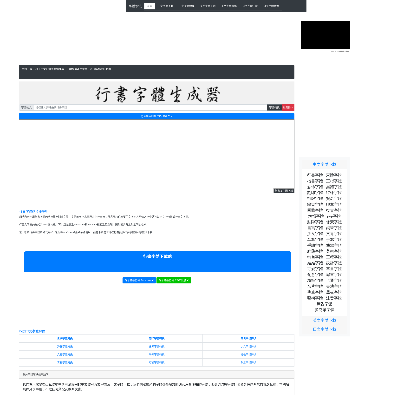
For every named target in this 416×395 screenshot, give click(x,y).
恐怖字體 (315, 187)
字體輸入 (26, 107)
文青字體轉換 (65, 354)
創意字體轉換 (248, 362)
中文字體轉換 (187, 6)
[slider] (313, 44)
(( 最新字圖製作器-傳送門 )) (156, 116)
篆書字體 (315, 204)
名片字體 (315, 286)
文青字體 (334, 234)
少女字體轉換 (248, 346)
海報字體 (316, 216)
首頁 (149, 6)
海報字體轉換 (65, 346)
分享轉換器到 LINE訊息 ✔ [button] (174, 280)
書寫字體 (315, 228)
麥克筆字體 (324, 310)
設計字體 (334, 263)
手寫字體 (334, 239)
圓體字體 (315, 210)
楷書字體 (315, 181)
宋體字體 (334, 175)
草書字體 (334, 269)
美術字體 (334, 251)
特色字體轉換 (248, 354)
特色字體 (315, 257)
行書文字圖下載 (284, 190)
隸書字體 (334, 275)
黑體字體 (334, 187)
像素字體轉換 (157, 346)
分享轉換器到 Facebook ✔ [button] (139, 280)
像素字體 (334, 222)
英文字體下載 (208, 6)
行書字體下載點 (157, 256)
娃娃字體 (315, 263)
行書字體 (315, 175)
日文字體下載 (250, 6)
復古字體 (334, 210)
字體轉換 (274, 107)
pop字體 (334, 216)
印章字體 (334, 204)
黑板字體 (334, 292)
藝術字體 (315, 298)
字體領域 (135, 6)
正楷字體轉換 (65, 338)
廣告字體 (324, 304)
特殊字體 (334, 193)
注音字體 (334, 298)
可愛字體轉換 (157, 362)
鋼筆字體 (334, 228)
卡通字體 (334, 280)
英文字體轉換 (229, 6)
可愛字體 (315, 269)
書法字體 (334, 286)
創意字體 (315, 275)
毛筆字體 (315, 292)
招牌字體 (315, 198)
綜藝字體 (315, 251)
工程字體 (334, 257)
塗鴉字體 (334, 245)
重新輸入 (288, 107)
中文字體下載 (165, 6)
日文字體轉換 (271, 6)
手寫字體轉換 (157, 354)
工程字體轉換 (65, 362)
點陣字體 (315, 222)
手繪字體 (315, 245)
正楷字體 (334, 181)
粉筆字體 (315, 280)
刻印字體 (315, 193)
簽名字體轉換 (248, 338)
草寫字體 (315, 239)
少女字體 (315, 234)
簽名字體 (334, 198)
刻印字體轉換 (157, 338)
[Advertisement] (116, 42)
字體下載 (27, 69)
